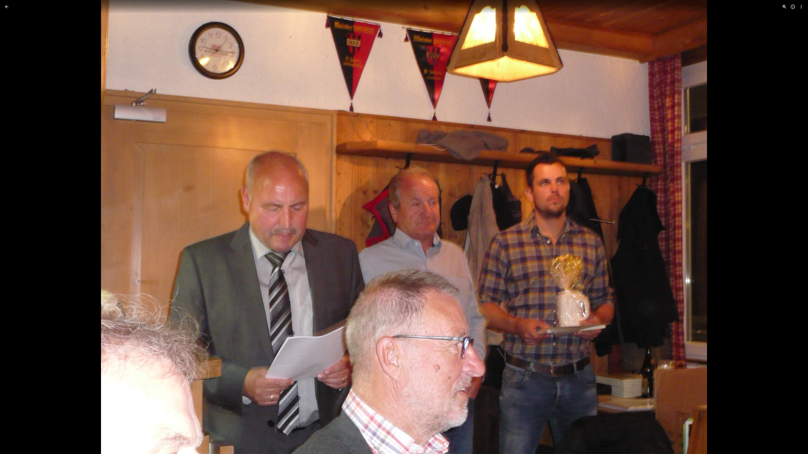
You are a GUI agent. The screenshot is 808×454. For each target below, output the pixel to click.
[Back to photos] (7, 7)
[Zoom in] (784, 7)
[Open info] (793, 7)
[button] (12, 227)
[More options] (801, 7)
